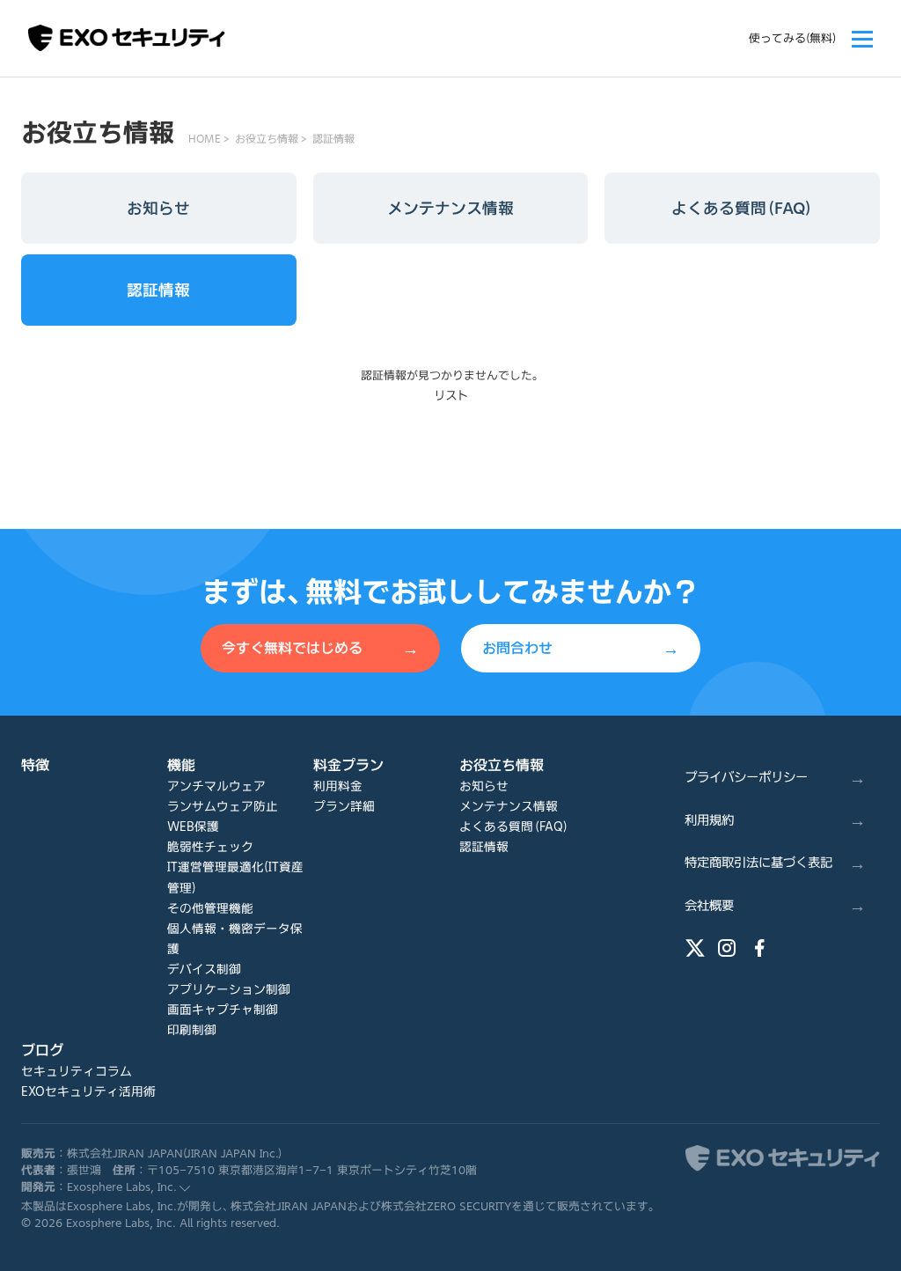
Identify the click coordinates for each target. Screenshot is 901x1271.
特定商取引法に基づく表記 (775, 862)
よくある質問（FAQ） (742, 208)
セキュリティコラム (76, 1071)
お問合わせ (580, 648)
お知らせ (158, 208)
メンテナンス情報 (450, 208)
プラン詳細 (344, 806)
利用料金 (338, 786)
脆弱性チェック (210, 847)
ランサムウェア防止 (222, 806)
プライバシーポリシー (775, 776)
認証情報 (333, 138)
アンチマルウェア (216, 786)
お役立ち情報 (266, 138)
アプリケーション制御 (228, 989)
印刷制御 (191, 1030)
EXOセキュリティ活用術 (88, 1091)
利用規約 (775, 820)
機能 (181, 765)
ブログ (42, 1050)
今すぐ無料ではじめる (320, 648)
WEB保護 (193, 826)
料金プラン (348, 765)
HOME (204, 138)
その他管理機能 (210, 908)
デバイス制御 (204, 969)
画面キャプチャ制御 (222, 1009)
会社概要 (775, 905)
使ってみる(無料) (792, 38)
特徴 (35, 765)
